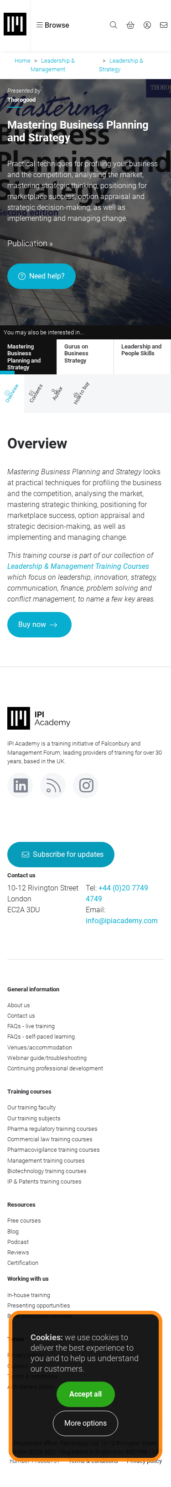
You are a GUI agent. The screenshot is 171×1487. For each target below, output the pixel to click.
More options (85, 1423)
